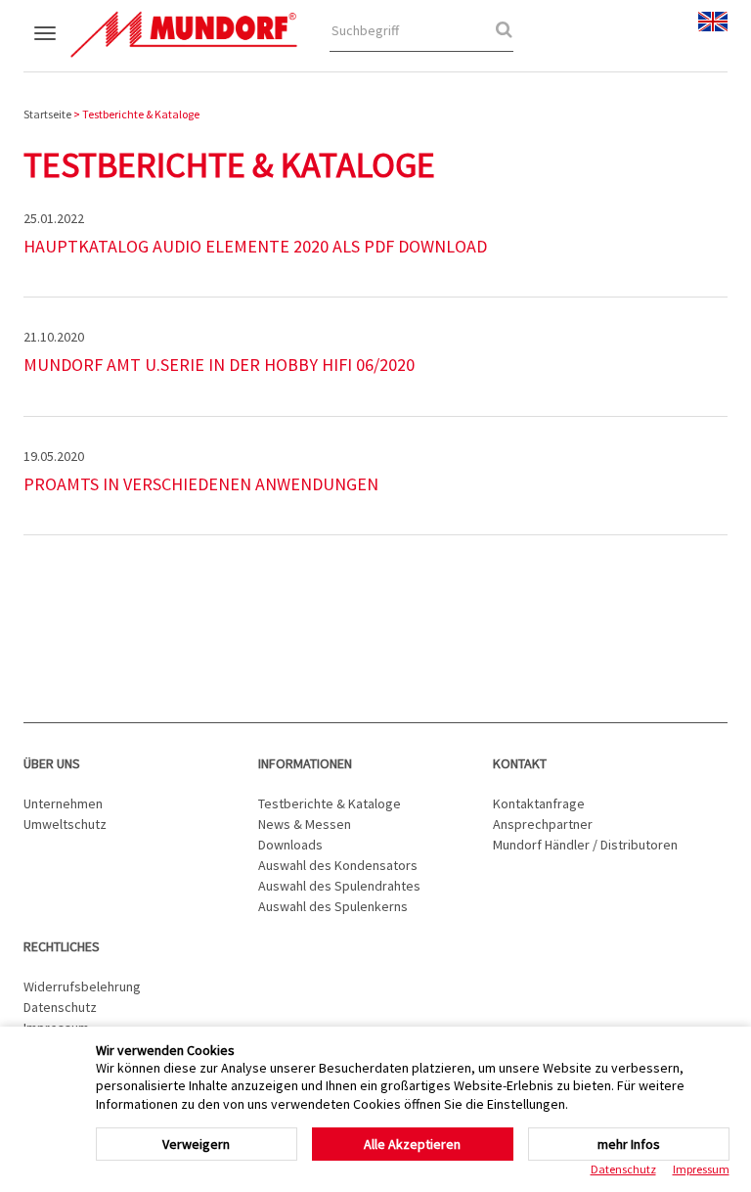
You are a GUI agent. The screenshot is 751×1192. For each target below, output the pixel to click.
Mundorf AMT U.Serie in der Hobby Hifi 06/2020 (219, 364)
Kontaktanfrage (539, 803)
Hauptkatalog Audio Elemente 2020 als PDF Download (255, 246)
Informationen (305, 763)
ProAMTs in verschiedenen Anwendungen (200, 484)
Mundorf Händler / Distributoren (585, 844)
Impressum (701, 1169)
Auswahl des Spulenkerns (333, 906)
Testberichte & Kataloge (329, 803)
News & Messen (304, 824)
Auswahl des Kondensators (338, 865)
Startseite (47, 114)
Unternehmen (63, 803)
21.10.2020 (53, 336)
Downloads (290, 844)
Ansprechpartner (543, 824)
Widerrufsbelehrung (82, 986)
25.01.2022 (53, 218)
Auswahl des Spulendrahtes (339, 885)
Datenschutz (60, 1007)
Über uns (51, 763)
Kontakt (520, 763)
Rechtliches (61, 946)
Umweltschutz (65, 824)
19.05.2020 (53, 456)
